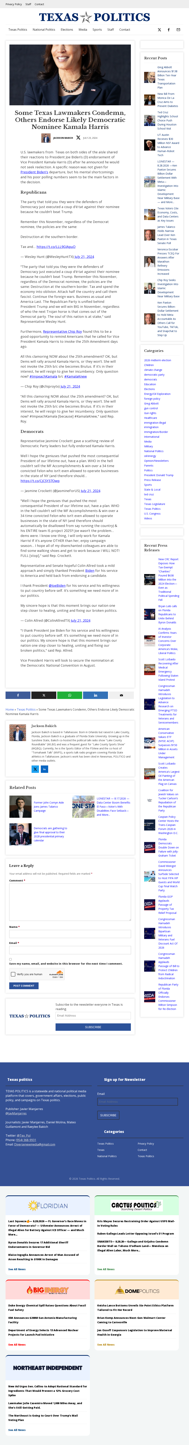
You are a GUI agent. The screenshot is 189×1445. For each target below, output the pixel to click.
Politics (148, 470)
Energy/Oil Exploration (157, 394)
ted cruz (149, 494)
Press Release (152, 480)
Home (10, 709)
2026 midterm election (157, 360)
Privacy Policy (14, 4)
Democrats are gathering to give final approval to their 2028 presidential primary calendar (50, 834)
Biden (89, 570)
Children (149, 365)
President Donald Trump (158, 475)
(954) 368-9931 (26, 1140)
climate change (153, 370)
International (151, 436)
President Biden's (34, 172)
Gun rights (150, 413)
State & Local (152, 489)
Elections (67, 30)
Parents (148, 465)
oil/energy (150, 456)
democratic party (154, 374)
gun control (151, 408)
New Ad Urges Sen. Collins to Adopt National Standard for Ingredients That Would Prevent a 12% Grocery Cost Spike (47, 1391)
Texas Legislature (154, 504)
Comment (17, 880)
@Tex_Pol (23, 1135)
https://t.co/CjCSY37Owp (40, 481)
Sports (97, 30)
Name (14, 927)
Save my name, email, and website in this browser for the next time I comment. (66, 963)
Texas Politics (17, 30)
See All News (17, 1269)
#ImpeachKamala (43, 376)
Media (83, 30)
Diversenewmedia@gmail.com (34, 1144)
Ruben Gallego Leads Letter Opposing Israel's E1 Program (135, 1233)
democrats (150, 379)
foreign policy (152, 398)
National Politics (44, 30)
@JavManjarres (16, 1113)
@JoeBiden (57, 585)
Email (14, 943)
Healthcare (150, 418)
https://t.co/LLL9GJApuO (56, 246)
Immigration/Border (156, 432)
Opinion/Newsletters (156, 460)
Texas (147, 499)
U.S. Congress (152, 513)
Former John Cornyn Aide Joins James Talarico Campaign (49, 806)
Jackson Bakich (63, 137)
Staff (28, 4)
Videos (148, 518)
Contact (39, 4)
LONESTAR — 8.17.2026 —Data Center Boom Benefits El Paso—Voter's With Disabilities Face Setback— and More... (113, 806)
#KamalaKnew (75, 376)
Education (150, 384)
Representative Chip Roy (62, 331)
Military (148, 446)
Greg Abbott (151, 403)
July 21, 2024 (84, 256)
